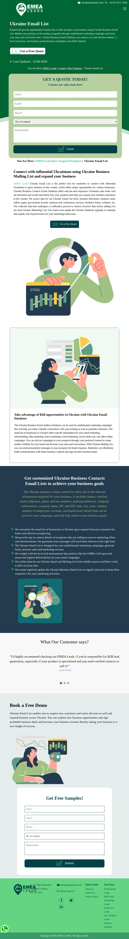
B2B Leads (109, 896)
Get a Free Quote (32, 51)
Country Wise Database (70, 68)
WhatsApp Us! (67, 891)
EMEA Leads (49, 68)
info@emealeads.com (92, 2)
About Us (89, 889)
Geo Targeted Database (67, 161)
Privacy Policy (91, 896)
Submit (69, 149)
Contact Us (90, 893)
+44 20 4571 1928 (118, 2)
